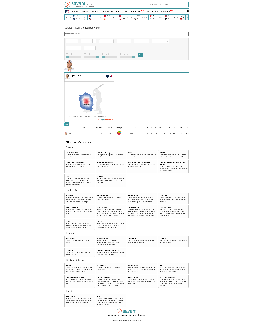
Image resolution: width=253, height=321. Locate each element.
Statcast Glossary (78, 142)
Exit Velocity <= (125, 54)
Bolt (98, 296)
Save (66, 124)
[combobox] (168, 4)
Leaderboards (167, 11)
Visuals (125, 11)
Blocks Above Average (167, 277)
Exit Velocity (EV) (72, 153)
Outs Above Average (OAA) (75, 277)
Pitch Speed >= (70, 54)
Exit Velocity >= (107, 54)
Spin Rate (163, 238)
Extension (69, 250)
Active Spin (132, 238)
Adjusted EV (101, 176)
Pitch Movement (102, 238)
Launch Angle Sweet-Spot (75, 162)
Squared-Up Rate (165, 207)
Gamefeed (85, 11)
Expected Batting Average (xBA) (139, 162)
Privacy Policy (122, 315)
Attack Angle (164, 196)
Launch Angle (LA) (103, 153)
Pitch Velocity (70, 238)
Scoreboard (94, 11)
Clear (140, 55)
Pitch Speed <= (88, 54)
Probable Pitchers (107, 11)
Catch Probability (134, 277)
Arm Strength (101, 265)
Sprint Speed (70, 296)
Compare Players (135, 11)
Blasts (68, 221)
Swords (99, 221)
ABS (148, 11)
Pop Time (69, 265)
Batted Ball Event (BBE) (105, 162)
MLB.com (142, 315)
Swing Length (133, 196)
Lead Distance (133, 265)
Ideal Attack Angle (72, 207)
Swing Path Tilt (133, 207)
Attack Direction (102, 207)
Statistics (155, 11)
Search (118, 11)
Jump (161, 265)
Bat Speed (69, 196)
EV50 (67, 176)
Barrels (130, 153)
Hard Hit (162, 153)
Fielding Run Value (103, 277)
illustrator (75, 11)
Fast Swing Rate (102, 196)
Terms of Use (112, 315)
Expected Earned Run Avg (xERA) (108, 250)
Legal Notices (133, 315)
